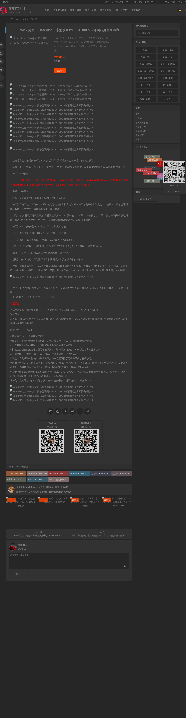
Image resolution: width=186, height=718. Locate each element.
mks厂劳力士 (146, 98)
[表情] (124, 566)
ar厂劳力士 (168, 85)
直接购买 (60, 71)
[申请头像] (126, 546)
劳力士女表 (144, 2)
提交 (18, 574)
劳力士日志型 (31, 19)
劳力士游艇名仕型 (146, 78)
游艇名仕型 (141, 126)
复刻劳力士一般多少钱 (155, 156)
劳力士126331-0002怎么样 (38, 479)
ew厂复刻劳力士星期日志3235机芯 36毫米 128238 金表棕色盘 (85, 524)
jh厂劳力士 (168, 98)
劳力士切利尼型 (168, 71)
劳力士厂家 (170, 2)
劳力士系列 (156, 2)
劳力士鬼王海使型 (146, 71)
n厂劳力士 (146, 85)
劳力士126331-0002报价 (122, 473)
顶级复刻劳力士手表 (144, 170)
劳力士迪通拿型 (168, 64)
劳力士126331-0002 (37, 473)
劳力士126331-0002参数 (101, 473)
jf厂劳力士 (146, 92)
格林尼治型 (141, 131)
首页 (107, 2)
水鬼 (138, 139)
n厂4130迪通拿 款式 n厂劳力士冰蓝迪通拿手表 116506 (53, 524)
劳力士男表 (131, 2)
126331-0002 (16, 473)
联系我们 (136, 10)
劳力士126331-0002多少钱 (16, 479)
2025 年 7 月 (146, 199)
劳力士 (19, 19)
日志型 (139, 118)
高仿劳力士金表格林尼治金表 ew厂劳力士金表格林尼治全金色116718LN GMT (117, 524)
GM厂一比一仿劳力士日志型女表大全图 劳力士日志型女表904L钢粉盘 (21, 524)
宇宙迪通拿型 (142, 122)
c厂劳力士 (167, 92)
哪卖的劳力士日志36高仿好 (152, 177)
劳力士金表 (168, 78)
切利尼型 (140, 135)
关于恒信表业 (118, 2)
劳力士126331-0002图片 (59, 473)
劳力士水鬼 (168, 50)
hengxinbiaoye (30, 487)
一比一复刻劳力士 (152, 163)
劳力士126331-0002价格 (80, 473)
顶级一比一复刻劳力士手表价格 (153, 179)
